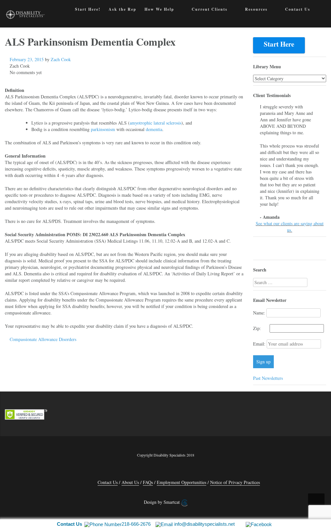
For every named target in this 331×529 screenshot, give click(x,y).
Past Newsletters (268, 378)
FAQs (148, 482)
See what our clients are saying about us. (290, 226)
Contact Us (297, 9)
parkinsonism (103, 129)
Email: (260, 344)
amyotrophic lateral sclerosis (155, 123)
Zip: (260, 328)
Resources (256, 9)
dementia (154, 129)
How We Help (159, 9)
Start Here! (88, 9)
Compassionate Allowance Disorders (43, 339)
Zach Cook (61, 59)
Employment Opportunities (181, 482)
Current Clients (210, 9)
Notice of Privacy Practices (235, 482)
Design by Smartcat (162, 502)
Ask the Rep (122, 9)
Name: (259, 313)
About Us (130, 482)
